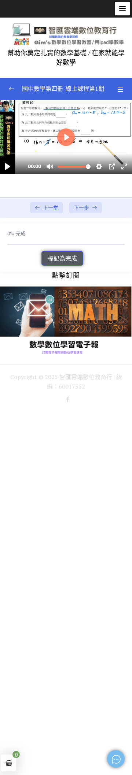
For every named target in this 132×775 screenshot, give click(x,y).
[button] (122, 8)
